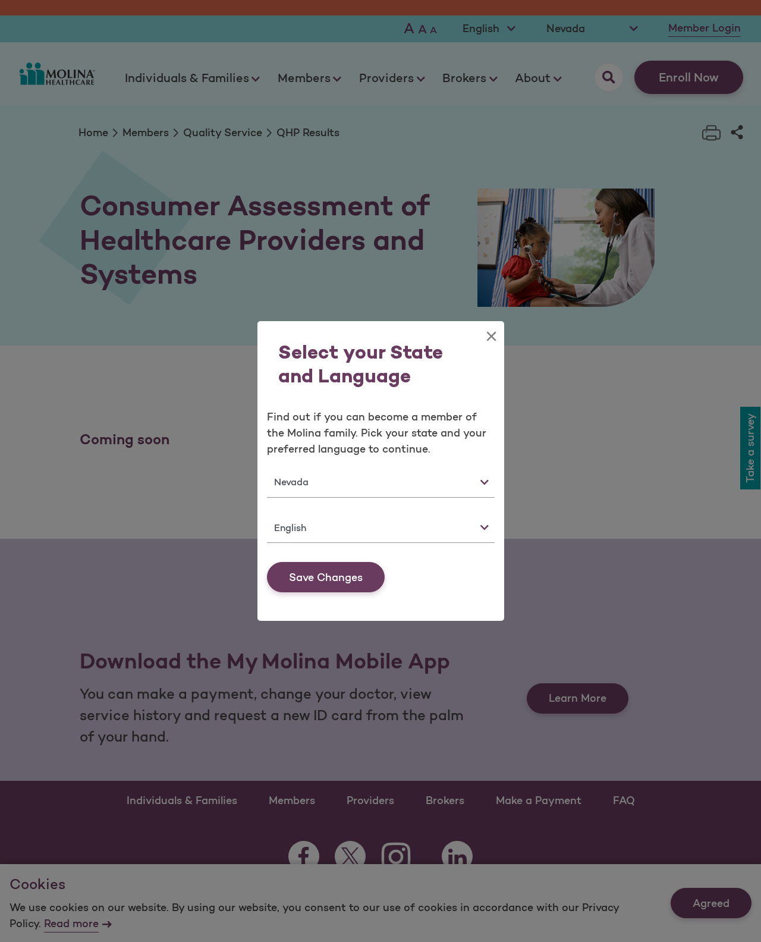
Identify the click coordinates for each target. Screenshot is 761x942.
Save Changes (326, 577)
